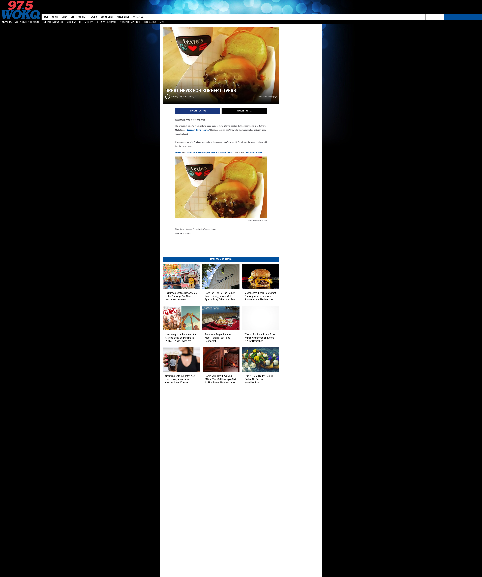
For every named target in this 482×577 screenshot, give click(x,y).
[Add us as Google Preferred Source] (416, 17)
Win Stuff (82, 17)
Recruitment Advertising (130, 22)
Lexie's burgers (204, 229)
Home (46, 17)
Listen (64, 17)
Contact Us (138, 17)
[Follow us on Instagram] (429, 17)
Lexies (213, 229)
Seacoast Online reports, (198, 130)
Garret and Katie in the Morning (26, 22)
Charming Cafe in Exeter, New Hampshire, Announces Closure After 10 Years (180, 379)
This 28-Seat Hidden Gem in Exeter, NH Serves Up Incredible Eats (259, 379)
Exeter (195, 229)
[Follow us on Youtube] (441, 17)
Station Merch (107, 17)
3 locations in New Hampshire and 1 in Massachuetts (208, 152)
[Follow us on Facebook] (422, 17)
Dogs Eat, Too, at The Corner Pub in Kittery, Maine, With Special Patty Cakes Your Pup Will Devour (220, 296)
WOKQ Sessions (150, 22)
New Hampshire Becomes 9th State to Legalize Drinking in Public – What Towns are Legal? (180, 338)
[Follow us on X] (435, 17)
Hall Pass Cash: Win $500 (53, 22)
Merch (162, 22)
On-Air (55, 17)
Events (94, 17)
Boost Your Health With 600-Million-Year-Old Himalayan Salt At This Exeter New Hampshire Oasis (220, 379)
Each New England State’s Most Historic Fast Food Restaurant (218, 337)
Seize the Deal (123, 17)
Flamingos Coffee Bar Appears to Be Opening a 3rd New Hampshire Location (181, 296)
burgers (189, 229)
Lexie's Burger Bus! (253, 152)
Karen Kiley (174, 97)
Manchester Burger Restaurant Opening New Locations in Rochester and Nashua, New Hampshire (260, 296)
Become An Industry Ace (106, 22)
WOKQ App (89, 22)
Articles (188, 233)
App (72, 17)
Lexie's (178, 152)
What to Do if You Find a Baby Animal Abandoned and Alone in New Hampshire (260, 337)
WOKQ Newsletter (74, 22)
